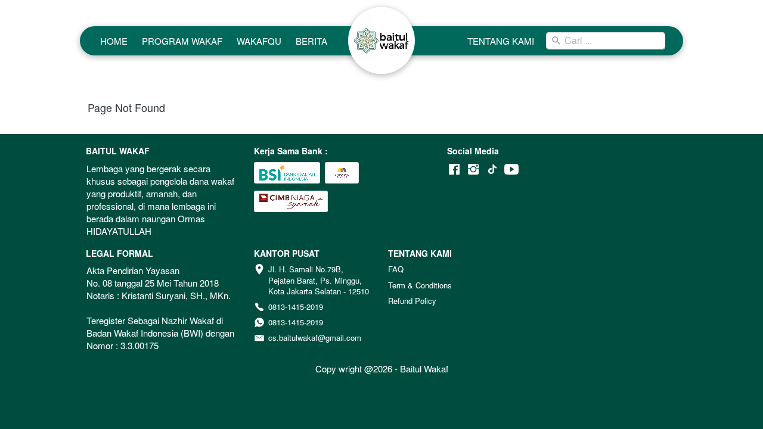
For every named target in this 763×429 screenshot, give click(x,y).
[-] (454, 169)
